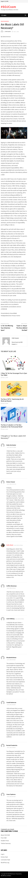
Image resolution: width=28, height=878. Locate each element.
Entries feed (4, 857)
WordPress (3, 875)
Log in (2, 854)
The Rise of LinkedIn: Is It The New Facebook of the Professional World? (12, 426)
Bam (10, 875)
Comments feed (5, 860)
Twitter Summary (6, 843)
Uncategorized (5, 21)
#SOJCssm (8, 7)
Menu (4, 15)
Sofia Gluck (9, 545)
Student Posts (5, 840)
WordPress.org (5, 862)
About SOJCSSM (5, 835)
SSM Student (8, 31)
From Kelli (3, 838)
